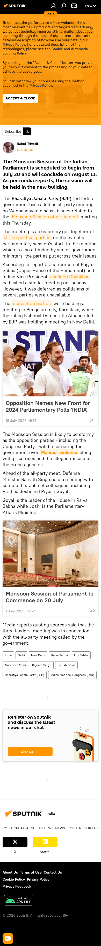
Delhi (21, 655)
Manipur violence (59, 452)
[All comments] (8, 938)
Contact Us (53, 872)
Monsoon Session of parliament (45, 217)
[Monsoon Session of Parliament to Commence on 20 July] (50, 554)
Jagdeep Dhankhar (69, 277)
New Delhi (38, 655)
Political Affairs (18, 828)
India (8, 655)
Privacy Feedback (17, 886)
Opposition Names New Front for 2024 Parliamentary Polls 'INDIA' (48, 406)
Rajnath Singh (41, 665)
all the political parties (27, 237)
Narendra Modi (15, 665)
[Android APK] (18, 901)
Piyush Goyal (66, 665)
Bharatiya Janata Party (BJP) (24, 675)
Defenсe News (52, 828)
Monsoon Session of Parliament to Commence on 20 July (49, 597)
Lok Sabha (81, 655)
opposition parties (32, 303)
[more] (92, 420)
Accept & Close (20, 98)
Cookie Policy (14, 879)
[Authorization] (53, 6)
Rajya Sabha (59, 655)
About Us (10, 872)
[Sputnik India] (15, 7)
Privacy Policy (14, 44)
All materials (25, 150)
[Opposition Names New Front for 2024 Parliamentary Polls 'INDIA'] (50, 363)
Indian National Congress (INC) (72, 675)
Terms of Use (31, 872)
